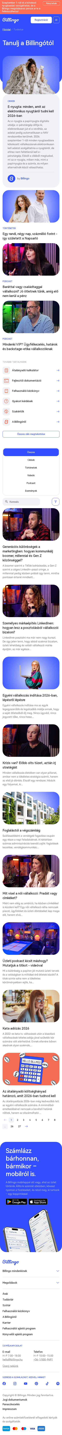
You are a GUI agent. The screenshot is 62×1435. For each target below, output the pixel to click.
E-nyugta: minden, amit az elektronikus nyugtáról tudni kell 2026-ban (31, 111)
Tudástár (8, 1299)
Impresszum (10, 1409)
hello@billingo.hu (13, 1359)
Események (31, 491)
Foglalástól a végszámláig (21, 830)
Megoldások (10, 1282)
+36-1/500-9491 (43, 1359)
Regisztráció (41, 20)
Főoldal (7, 29)
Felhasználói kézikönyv (16, 1311)
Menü (56, 20)
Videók (31, 475)
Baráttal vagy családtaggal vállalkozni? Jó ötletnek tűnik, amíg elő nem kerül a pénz (30, 291)
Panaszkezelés (11, 1404)
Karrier (7, 1322)
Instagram (15, 1384)
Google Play (16, 1201)
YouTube (25, 1384)
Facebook (4, 1384)
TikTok (47, 1384)
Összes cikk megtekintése (31, 434)
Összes (31, 452)
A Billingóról (10, 1316)
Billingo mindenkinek (15, 1271)
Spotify (57, 1384)
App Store (38, 1201)
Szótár (6, 1305)
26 (12, 1126)
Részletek (51, 3)
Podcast (7, 281)
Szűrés (55, 502)
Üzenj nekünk (10, 1366)
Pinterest (36, 1384)
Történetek (9, 228)
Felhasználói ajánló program (19, 1328)
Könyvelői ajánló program (18, 1334)
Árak (5, 1293)
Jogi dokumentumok (15, 1399)
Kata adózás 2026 (16, 1028)
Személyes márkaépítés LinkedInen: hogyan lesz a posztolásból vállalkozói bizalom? (30, 627)
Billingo (11, 20)
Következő (26, 1126)
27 (19, 1126)
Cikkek (11, 101)
